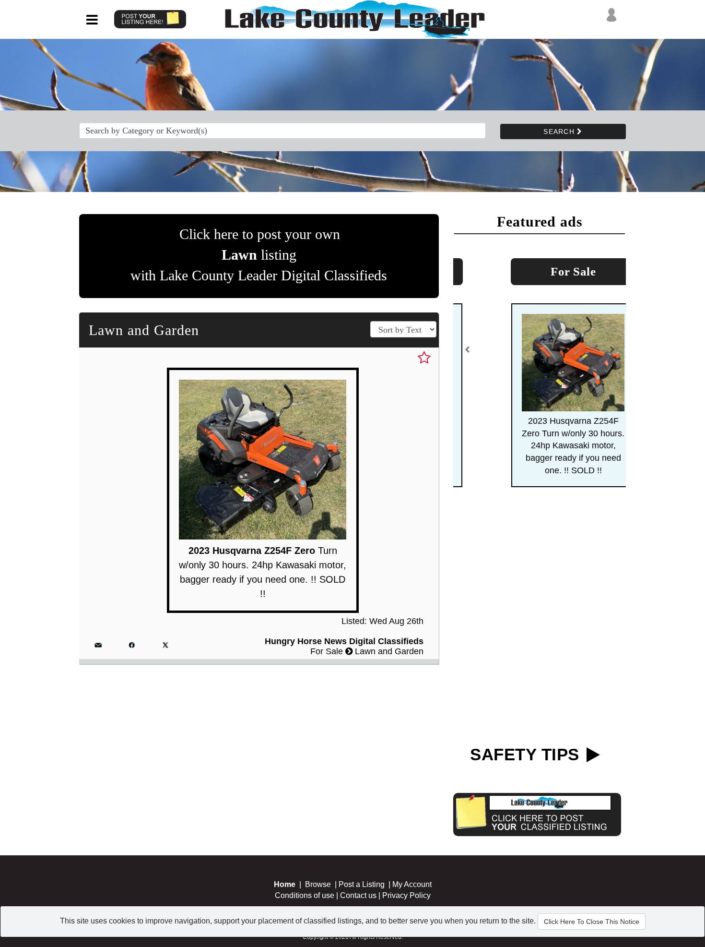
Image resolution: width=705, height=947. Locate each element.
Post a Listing (362, 884)
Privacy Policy (406, 895)
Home (284, 884)
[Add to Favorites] (424, 358)
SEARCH (560, 131)
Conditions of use (304, 895)
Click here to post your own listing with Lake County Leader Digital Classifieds (258, 254)
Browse (318, 884)
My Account (412, 884)
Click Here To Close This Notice (591, 921)
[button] (468, 353)
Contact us (358, 895)
